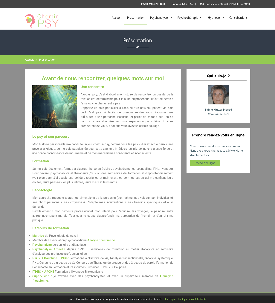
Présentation (135, 18)
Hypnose (214, 18)
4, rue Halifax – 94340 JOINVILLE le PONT (226, 4)
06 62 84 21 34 (184, 4)
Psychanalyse (159, 18)
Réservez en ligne (205, 163)
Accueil (116, 18)
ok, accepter (170, 299)
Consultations (238, 18)
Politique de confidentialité (192, 299)
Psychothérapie (187, 18)
